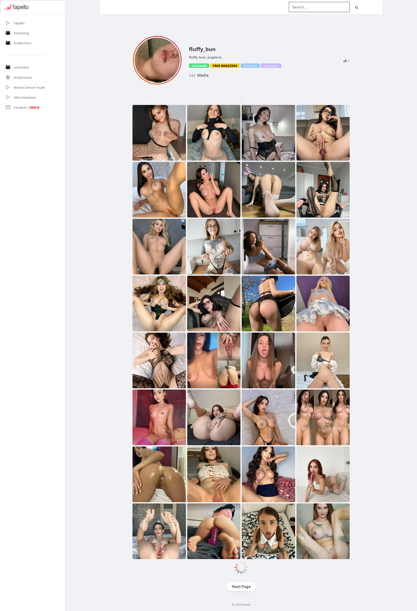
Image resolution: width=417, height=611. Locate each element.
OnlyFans (250, 65)
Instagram (271, 65)
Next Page (241, 586)
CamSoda (199, 65)
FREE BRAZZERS (225, 65)
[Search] (357, 7)
